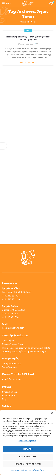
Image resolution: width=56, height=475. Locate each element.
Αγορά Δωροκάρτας (12, 379)
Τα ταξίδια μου (9, 367)
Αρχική (23, 22)
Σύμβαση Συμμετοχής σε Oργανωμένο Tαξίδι (24, 351)
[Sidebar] (3, 146)
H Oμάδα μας (8, 395)
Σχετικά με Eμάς (10, 392)
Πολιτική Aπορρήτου (12, 344)
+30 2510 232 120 (11, 299)
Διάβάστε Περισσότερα (28, 62)
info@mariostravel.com (13, 328)
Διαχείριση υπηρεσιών (27, 441)
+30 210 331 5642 (11, 317)
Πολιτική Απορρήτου (19, 470)
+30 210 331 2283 (11, 313)
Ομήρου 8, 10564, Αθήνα (13, 310)
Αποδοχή (28, 449)
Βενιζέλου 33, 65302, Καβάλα (16, 292)
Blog (4, 399)
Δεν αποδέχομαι (28, 456)
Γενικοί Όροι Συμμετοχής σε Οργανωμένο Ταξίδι (26, 348)
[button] (52, 413)
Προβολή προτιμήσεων (28, 464)
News (28, 30)
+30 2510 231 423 (11, 295)
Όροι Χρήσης (8, 340)
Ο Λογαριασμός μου (11, 363)
